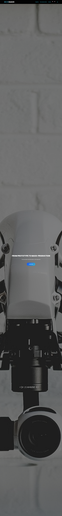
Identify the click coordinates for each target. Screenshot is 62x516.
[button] (31, 264)
